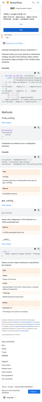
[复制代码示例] (38, 73)
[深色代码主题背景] (35, 73)
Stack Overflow (7, 372)
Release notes (6, 368)
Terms (4, 387)
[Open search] (33, 2)
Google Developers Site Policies (24, 326)
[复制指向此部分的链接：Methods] (14, 112)
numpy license (24, 331)
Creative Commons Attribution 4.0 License (26, 322)
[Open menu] (3, 2)
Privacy (10, 387)
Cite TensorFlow (7, 379)
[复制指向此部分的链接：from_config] (16, 118)
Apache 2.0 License (34, 324)
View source (6, 123)
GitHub (4, 349)
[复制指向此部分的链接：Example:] (11, 152)
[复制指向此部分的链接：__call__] (13, 239)
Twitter (4, 352)
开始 (21, 30)
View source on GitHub (14, 43)
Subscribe (34, 392)
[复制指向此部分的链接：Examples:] (12, 68)
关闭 (21, 24)
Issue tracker (6, 365)
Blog (3, 345)
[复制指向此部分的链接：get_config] (15, 201)
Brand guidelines (7, 375)
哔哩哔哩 (5, 356)
